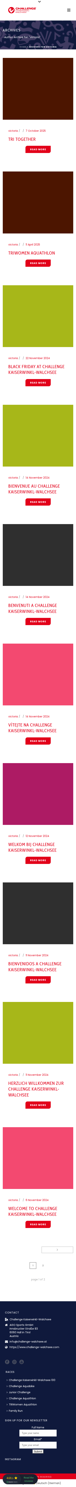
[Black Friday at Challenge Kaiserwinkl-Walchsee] (38, 316)
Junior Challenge (19, 1392)
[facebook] (7, 1362)
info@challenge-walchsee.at (28, 1341)
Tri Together (22, 139)
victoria (13, 131)
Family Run (16, 1411)
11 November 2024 (37, 955)
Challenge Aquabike (21, 1386)
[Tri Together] (38, 88)
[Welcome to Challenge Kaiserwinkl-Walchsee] (38, 1158)
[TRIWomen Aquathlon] (38, 202)
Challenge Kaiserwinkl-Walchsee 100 (32, 1380)
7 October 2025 (36, 131)
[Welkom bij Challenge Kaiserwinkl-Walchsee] (38, 794)
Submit (38, 1451)
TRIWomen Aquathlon (31, 253)
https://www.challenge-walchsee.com (34, 1347)
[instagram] (14, 1362)
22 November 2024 (38, 358)
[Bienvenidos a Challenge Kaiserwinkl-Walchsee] (38, 913)
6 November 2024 (37, 1200)
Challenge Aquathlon (22, 1398)
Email (38, 1439)
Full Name (38, 1427)
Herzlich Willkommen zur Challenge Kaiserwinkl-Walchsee (36, 1089)
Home (23, 47)
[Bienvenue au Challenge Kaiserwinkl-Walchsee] (38, 435)
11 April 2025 (33, 244)
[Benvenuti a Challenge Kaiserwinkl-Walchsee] (38, 555)
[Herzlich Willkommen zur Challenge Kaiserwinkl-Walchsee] (38, 1032)
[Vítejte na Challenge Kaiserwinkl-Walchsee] (38, 674)
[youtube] (21, 1362)
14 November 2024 (38, 478)
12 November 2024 (37, 836)
